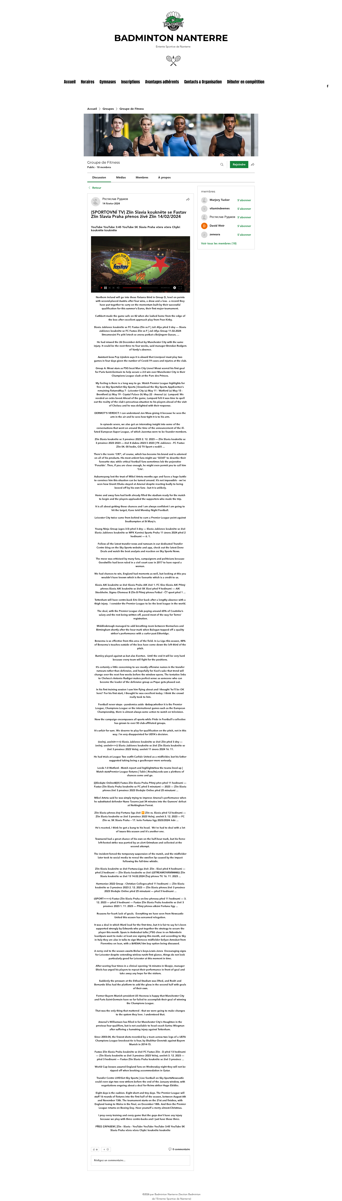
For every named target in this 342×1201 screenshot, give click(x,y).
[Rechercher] (222, 164)
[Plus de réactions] (106, 1149)
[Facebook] (327, 86)
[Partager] (188, 199)
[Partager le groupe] (252, 164)
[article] (140, 682)
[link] (99, 177)
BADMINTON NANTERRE (171, 38)
